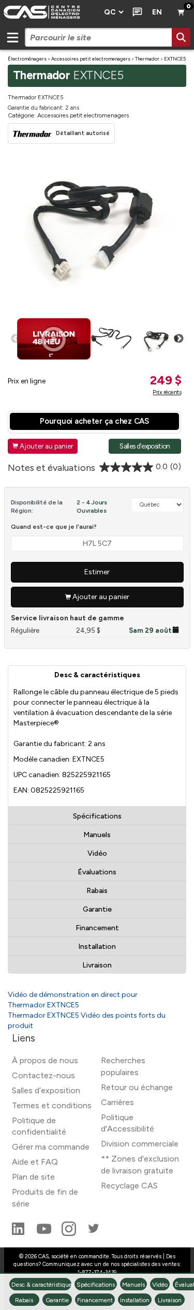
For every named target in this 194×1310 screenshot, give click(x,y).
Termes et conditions (52, 1105)
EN (157, 12)
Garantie (97, 909)
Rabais (97, 890)
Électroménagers (27, 59)
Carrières (117, 1102)
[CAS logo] (49, 12)
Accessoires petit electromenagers (90, 59)
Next (179, 339)
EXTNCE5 (175, 59)
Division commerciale (139, 1144)
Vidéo (97, 853)
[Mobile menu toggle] (12, 37)
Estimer (97, 572)
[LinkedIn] (19, 1233)
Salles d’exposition (46, 1090)
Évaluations (97, 872)
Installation (97, 946)
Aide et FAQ (35, 1162)
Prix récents (167, 392)
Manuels (97, 834)
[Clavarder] (135, 12)
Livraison (97, 965)
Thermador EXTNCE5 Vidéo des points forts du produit (87, 1020)
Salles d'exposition (145, 446)
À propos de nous (45, 1060)
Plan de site (33, 1177)
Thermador (147, 59)
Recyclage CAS (129, 1185)
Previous (15, 339)
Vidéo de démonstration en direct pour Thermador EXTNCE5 (73, 999)
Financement (97, 928)
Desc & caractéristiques (97, 675)
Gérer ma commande (50, 1147)
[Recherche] (181, 37)
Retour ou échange (137, 1087)
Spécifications (97, 816)
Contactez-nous (43, 1075)
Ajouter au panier (42, 446)
